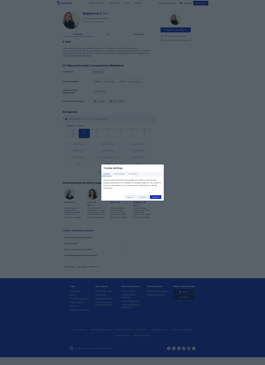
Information (133, 174)
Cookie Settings (119, 174)
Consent (106, 174)
